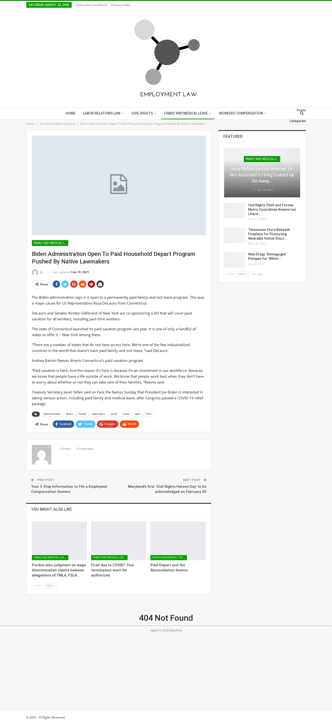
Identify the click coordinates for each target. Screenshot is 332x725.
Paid (148, 414)
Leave (114, 414)
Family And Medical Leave (186, 113)
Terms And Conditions (91, 5)
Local (126, 414)
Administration (52, 414)
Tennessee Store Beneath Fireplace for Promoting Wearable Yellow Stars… (269, 234)
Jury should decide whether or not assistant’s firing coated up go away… (262, 174)
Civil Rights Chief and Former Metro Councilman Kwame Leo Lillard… (272, 209)
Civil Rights (142, 113)
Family (82, 414)
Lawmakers (98, 414)
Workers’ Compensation (241, 113)
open (137, 414)
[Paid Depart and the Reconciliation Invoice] (177, 541)
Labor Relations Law (101, 113)
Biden (69, 414)
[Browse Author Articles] (254, 190)
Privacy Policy (121, 5)
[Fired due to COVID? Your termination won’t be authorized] (118, 541)
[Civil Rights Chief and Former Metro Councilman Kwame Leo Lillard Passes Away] (234, 210)
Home (70, 113)
